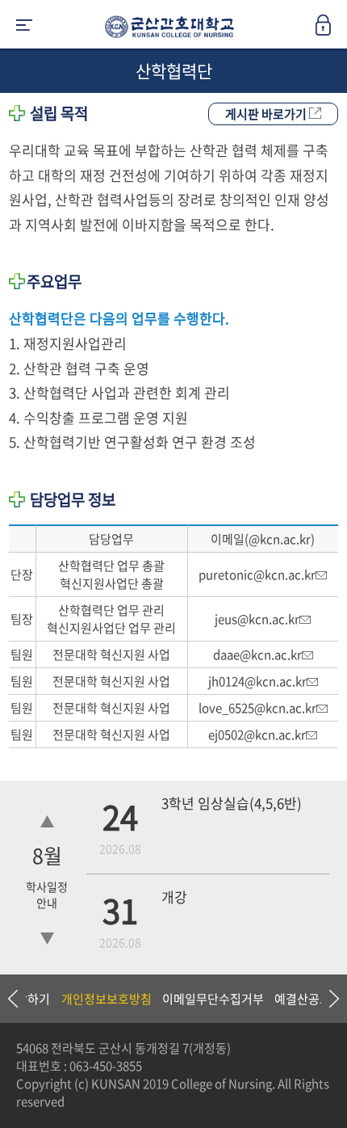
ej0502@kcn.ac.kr (257, 734)
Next (327, 999)
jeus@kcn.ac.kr (257, 619)
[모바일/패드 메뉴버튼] (24, 26)
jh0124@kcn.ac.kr (257, 681)
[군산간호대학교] (165, 30)
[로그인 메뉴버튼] (331, 30)
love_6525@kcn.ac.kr (257, 708)
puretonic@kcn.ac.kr (257, 574)
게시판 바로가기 (267, 114)
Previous (12, 999)
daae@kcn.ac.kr (257, 654)
